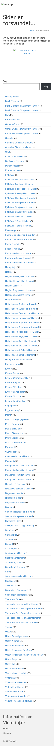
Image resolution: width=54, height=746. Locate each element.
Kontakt (6, 728)
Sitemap (7, 732)
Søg (5, 81)
